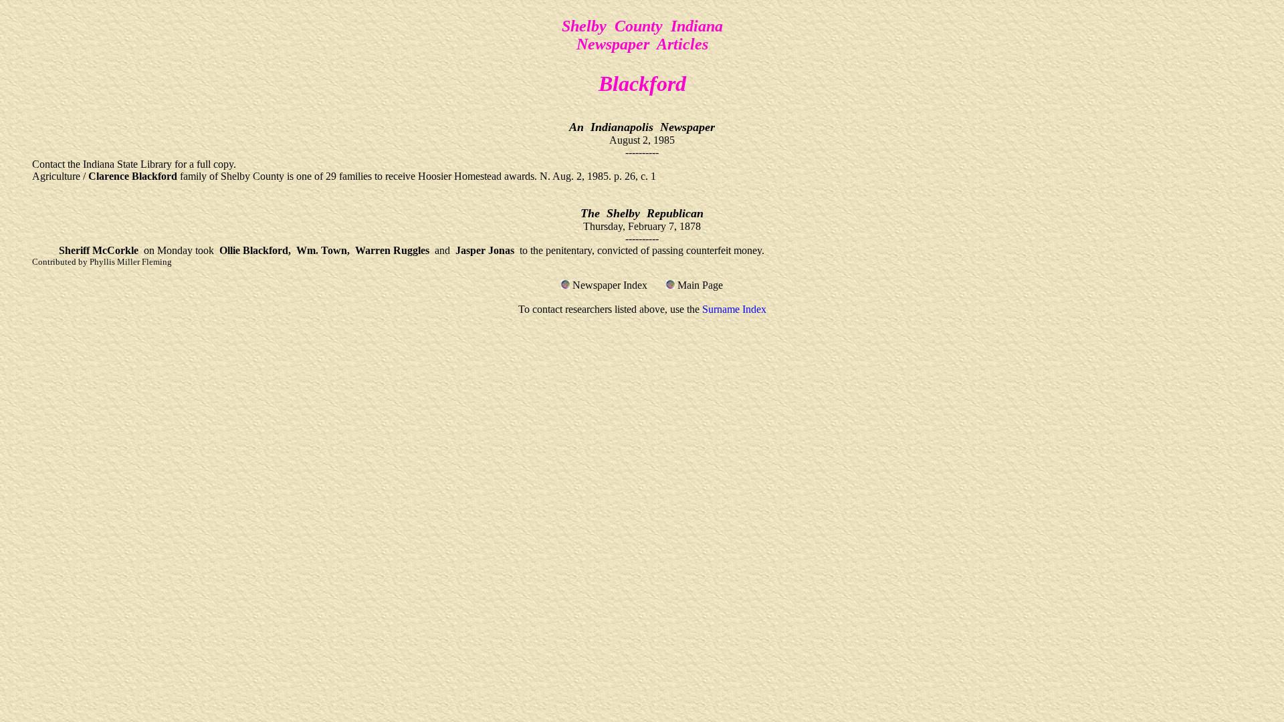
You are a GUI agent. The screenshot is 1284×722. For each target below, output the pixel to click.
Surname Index (734, 309)
